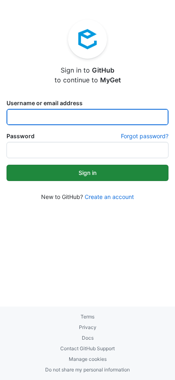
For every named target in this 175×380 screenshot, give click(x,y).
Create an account (109, 196)
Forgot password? (144, 136)
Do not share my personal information (87, 370)
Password (21, 136)
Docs (88, 338)
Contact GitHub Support (87, 348)
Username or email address (45, 102)
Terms (87, 317)
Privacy (87, 327)
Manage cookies (88, 359)
